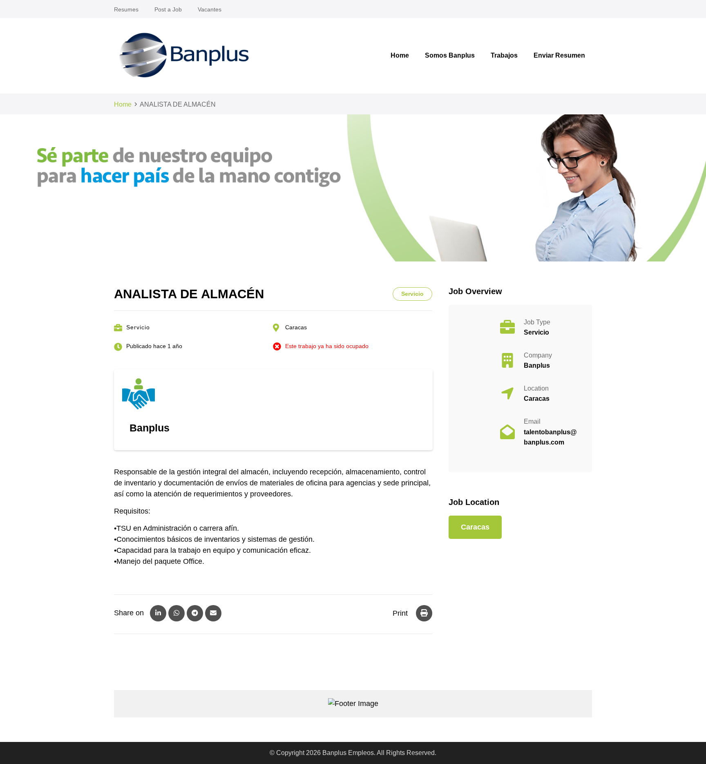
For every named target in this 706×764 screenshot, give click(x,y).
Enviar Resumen (559, 55)
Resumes (126, 9)
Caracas (296, 327)
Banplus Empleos (348, 752)
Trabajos (504, 55)
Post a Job (168, 9)
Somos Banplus (450, 55)
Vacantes (209, 9)
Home (400, 55)
